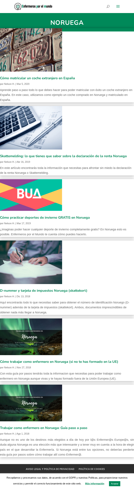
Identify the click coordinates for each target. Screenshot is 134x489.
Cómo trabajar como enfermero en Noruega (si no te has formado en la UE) (59, 361)
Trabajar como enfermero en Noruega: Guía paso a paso (43, 428)
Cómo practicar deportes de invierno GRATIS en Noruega (45, 217)
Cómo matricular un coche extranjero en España (37, 78)
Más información (94, 483)
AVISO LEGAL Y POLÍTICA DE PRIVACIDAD (50, 469)
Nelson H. (9, 84)
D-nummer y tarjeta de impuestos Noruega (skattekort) (43, 290)
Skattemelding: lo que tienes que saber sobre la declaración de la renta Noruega (63, 156)
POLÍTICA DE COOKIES (92, 469)
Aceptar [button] (114, 483)
